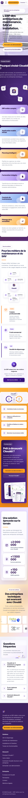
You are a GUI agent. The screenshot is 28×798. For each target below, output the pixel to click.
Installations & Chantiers (9, 743)
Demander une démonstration (12, 44)
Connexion (23, 2)
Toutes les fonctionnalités (10, 746)
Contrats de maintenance (9, 740)
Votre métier (6, 758)
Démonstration (12, 2)
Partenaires (5, 777)
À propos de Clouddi (8, 775)
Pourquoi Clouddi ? (14, 475)
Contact (4, 780)
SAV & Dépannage (7, 738)
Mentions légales (7, 783)
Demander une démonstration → (14, 470)
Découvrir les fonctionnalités (13, 49)
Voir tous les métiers (14, 380)
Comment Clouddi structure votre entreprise (12, 762)
